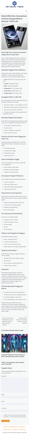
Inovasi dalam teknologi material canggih (12, 330)
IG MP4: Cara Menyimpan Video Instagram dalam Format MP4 (12, 363)
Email (3, 401)
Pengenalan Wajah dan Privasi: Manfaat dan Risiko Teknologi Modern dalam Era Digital (13, 355)
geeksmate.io (23, 429)
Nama (3, 394)
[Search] (26, 11)
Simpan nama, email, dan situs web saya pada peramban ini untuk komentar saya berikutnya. (15, 416)
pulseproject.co (22, 426)
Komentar (4, 376)
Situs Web (3, 408)
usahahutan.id (15, 429)
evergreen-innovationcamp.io (10, 426)
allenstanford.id (7, 429)
